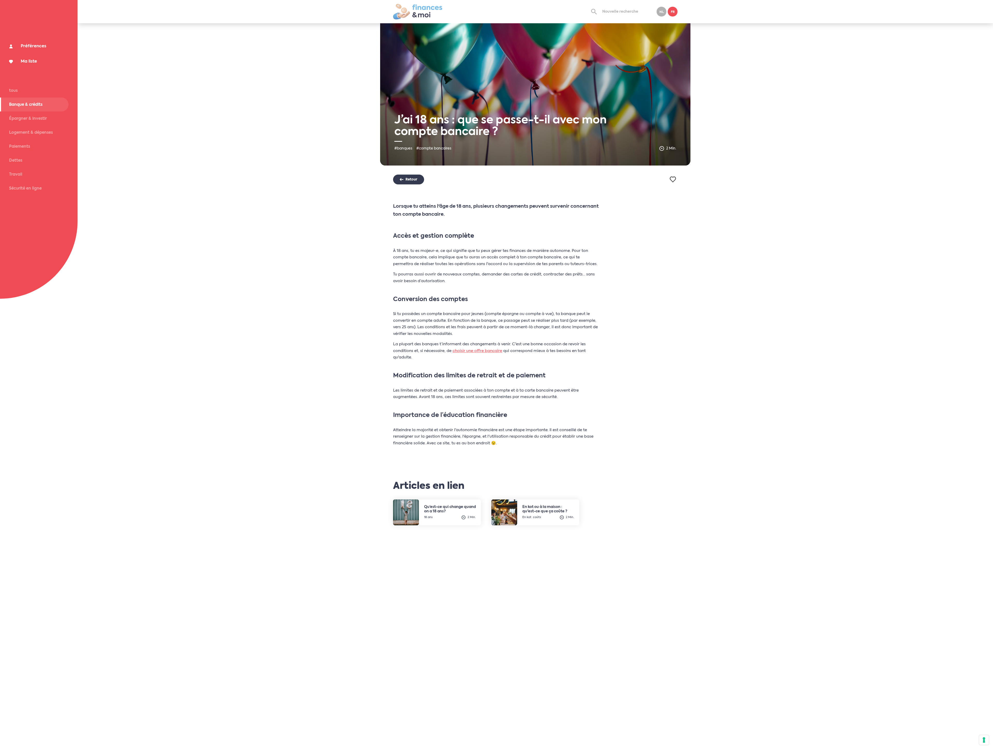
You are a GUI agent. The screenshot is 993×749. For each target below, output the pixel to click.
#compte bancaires (433, 148)
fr (673, 12)
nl (661, 12)
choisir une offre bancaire (477, 351)
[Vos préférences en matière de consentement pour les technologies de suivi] (984, 740)
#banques (403, 148)
